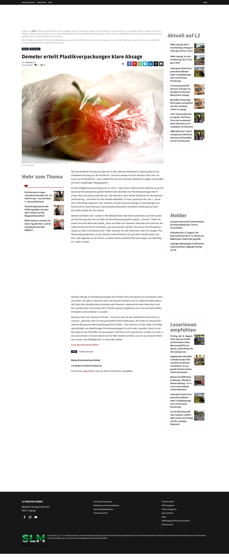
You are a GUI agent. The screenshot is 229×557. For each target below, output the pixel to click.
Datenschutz (167, 524)
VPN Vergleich (168, 505)
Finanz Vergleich (169, 509)
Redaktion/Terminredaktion (106, 505)
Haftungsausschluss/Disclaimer (176, 520)
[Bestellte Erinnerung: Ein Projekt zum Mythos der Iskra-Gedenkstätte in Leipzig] (198, 104)
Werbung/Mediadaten (103, 509)
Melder (25, 49)
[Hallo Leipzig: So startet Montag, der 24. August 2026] (198, 60)
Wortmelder (35, 49)
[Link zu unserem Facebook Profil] (24, 517)
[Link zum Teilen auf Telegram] (145, 63)
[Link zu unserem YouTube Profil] (35, 517)
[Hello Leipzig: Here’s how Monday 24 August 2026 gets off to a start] (198, 48)
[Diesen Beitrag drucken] (161, 63)
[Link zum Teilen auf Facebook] (129, 63)
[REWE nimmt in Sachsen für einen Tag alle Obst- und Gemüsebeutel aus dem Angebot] (58, 225)
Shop (50, 2)
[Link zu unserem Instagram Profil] (30, 517)
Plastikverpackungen (86, 352)
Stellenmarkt (41, 2)
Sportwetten (167, 513)
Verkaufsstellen (101, 513)
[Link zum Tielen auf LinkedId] (150, 63)
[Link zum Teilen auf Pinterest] (134, 63)
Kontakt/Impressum (103, 501)
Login (205, 2)
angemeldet (88, 371)
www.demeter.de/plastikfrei (85, 344)
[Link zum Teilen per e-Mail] (155, 63)
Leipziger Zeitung (28, 2)
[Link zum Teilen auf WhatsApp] (140, 63)
